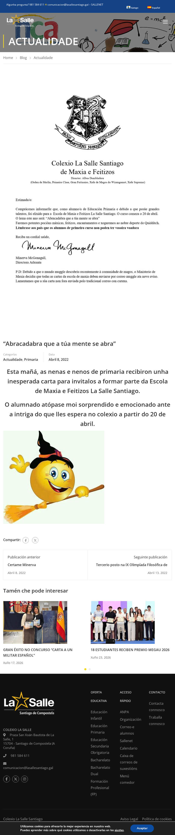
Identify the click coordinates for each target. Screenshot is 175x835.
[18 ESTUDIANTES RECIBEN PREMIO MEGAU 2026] (123, 622)
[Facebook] (25, 540)
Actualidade (43, 57)
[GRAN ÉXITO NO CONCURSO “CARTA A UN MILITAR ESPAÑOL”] (35, 622)
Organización (130, 719)
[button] (85, 669)
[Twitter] (35, 540)
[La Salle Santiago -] (20, 21)
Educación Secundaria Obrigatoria (100, 746)
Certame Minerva (22, 564)
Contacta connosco (157, 706)
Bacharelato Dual (100, 770)
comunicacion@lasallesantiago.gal (67, 4)
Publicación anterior (24, 557)
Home (8, 57)
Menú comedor (127, 779)
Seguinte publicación (150, 557)
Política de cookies (157, 819)
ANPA (124, 712)
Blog (23, 57)
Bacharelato (100, 760)
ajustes (119, 830)
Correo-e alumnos (127, 730)
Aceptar (142, 828)
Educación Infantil (99, 715)
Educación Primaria (99, 729)
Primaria (31, 359)
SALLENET (97, 4)
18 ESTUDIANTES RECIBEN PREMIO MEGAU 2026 (130, 649)
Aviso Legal (129, 819)
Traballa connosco (157, 720)
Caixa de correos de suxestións (128, 762)
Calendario (128, 748)
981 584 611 (20, 755)
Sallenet (126, 740)
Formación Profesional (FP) (100, 788)
